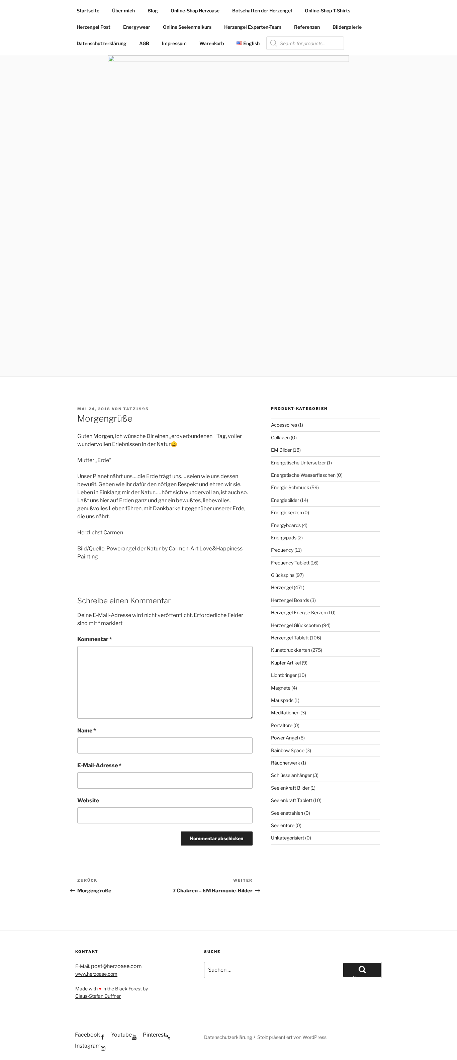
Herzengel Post (93, 27)
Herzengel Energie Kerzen (298, 612)
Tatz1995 (136, 409)
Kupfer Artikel (286, 663)
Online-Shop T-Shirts (327, 10)
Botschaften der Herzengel (262, 10)
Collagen (280, 437)
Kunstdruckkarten (290, 650)
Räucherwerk (285, 763)
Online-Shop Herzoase (195, 10)
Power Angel (284, 737)
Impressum (174, 43)
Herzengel (282, 587)
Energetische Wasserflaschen (303, 475)
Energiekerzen (286, 512)
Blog (153, 10)
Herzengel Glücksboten (296, 625)
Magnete (280, 688)
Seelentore (282, 825)
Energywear (136, 27)
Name (86, 730)
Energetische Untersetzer (298, 462)
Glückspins (282, 575)
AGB (144, 43)
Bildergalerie (347, 27)
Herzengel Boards (290, 600)
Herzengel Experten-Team (252, 27)
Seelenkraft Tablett (291, 800)
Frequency (282, 550)
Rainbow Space (287, 750)
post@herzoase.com (116, 966)
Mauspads (282, 700)
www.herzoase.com (96, 974)
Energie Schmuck (290, 487)
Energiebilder (285, 500)
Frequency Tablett (290, 562)
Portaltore (281, 725)
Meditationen (285, 712)
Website (88, 800)
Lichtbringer (284, 675)
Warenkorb (211, 43)
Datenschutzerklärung (101, 43)
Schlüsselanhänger (291, 775)
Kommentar (94, 639)
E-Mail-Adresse (99, 765)
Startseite (88, 10)
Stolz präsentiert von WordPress (292, 1037)
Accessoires (284, 425)
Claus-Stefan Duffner (98, 996)
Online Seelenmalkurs (187, 27)
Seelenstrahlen (287, 813)
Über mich (123, 10)
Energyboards (286, 525)
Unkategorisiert (287, 838)
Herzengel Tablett (290, 637)
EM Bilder (281, 450)
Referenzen (307, 27)
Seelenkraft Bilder (290, 788)
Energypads (283, 537)
